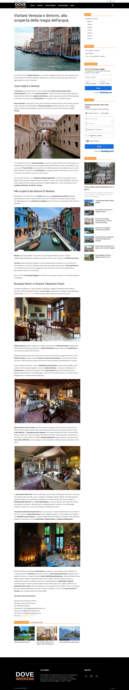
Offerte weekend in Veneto (21, 642)
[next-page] (18, 648)
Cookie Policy (23, 1)
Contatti (16, 1)
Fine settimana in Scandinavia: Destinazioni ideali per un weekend (104, 239)
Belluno (89, 21)
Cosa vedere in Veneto (92, 50)
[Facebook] (107, 1)
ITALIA (32, 5)
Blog (72, 5)
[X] (113, 1)
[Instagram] (110, 1)
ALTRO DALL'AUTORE (36, 622)
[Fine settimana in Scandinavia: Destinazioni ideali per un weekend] (89, 239)
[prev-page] (15, 648)
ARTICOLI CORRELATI (21, 622)
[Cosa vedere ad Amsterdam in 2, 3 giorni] (99, 173)
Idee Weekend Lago (64, 639)
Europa (40, 5)
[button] (112, 6)
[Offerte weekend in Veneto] (24, 633)
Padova (89, 24)
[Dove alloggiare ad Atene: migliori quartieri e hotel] (89, 257)
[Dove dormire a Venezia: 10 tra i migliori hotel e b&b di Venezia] (47, 633)
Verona (89, 36)
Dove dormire (50, 5)
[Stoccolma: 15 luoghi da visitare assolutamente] (89, 230)
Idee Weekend (63, 5)
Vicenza (89, 38)
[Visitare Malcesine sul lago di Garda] (69, 633)
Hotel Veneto (40, 639)
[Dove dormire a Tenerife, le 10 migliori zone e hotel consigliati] (89, 248)
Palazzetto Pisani (29, 293)
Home (15, 11)
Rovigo (89, 27)
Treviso (89, 30)
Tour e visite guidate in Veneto (95, 56)
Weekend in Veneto (24, 11)
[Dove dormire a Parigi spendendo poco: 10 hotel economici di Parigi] (89, 221)
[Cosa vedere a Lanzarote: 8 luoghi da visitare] (89, 212)
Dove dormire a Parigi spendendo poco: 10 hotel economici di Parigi (103, 220)
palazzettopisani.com (28, 616)
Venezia (33, 11)
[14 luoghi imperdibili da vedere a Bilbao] (89, 203)
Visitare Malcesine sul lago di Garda (69, 642)
